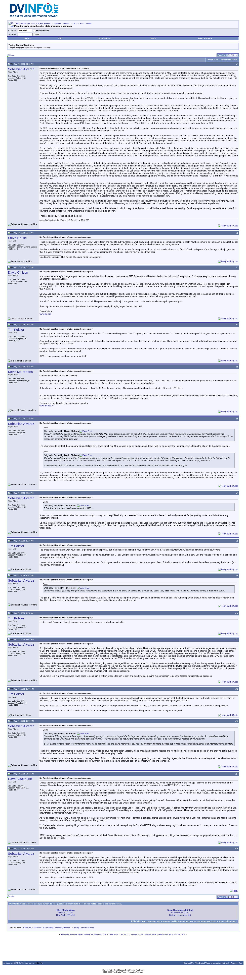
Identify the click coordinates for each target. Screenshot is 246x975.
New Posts (113, 934)
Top (240, 963)
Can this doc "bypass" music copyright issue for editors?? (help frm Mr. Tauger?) (152, 934)
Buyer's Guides (205, 38)
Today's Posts (104, 38)
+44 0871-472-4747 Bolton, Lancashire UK (180, 912)
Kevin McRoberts (20, 372)
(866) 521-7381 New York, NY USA (65, 912)
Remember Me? (42, 30)
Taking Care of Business (83, 23)
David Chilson (18, 272)
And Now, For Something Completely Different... (51, 23)
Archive (234, 963)
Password (12, 34)
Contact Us (189, 963)
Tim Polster (16, 329)
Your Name (12, 31)
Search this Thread (229, 60)
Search (153, 38)
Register (27, 38)
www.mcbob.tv (46, 405)
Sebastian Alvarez (21, 69)
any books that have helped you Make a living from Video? (84, 934)
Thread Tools (212, 60)
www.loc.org (45, 314)
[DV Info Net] (34, 17)
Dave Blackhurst (20, 779)
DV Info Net (25, 23)
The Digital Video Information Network (212, 963)
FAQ (60, 38)
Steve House (17, 238)
